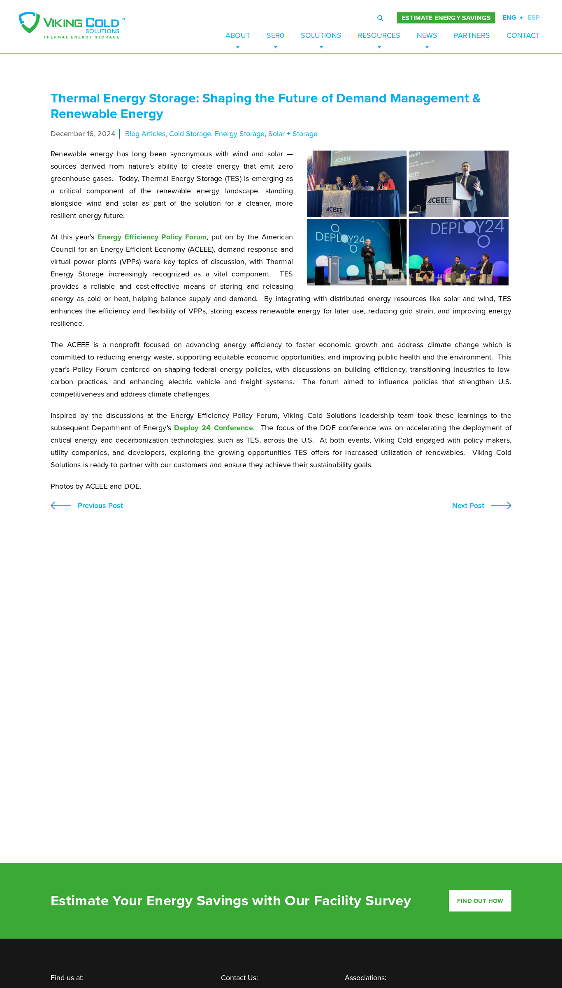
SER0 (275, 35)
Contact (523, 35)
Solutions (321, 35)
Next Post (468, 505)
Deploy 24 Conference (213, 427)
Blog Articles (145, 133)
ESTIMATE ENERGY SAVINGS (446, 18)
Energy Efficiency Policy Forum (152, 236)
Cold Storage (190, 133)
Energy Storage (240, 133)
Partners (472, 35)
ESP (534, 17)
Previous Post (100, 505)
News (427, 35)
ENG (509, 17)
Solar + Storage (293, 133)
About (237, 35)
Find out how (480, 901)
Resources (379, 35)
